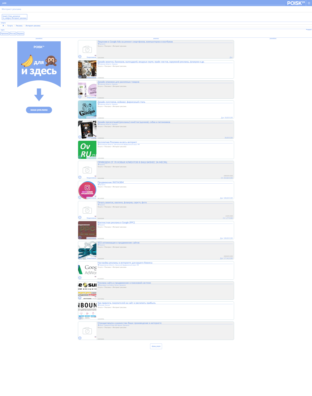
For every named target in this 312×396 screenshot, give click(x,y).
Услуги (10, 26)
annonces (156, 38)
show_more (156, 346)
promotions (39, 38)
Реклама (19, 26)
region (3, 30)
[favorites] (80, 57)
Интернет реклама (33, 26)
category (3, 23)
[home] (296, 3)
